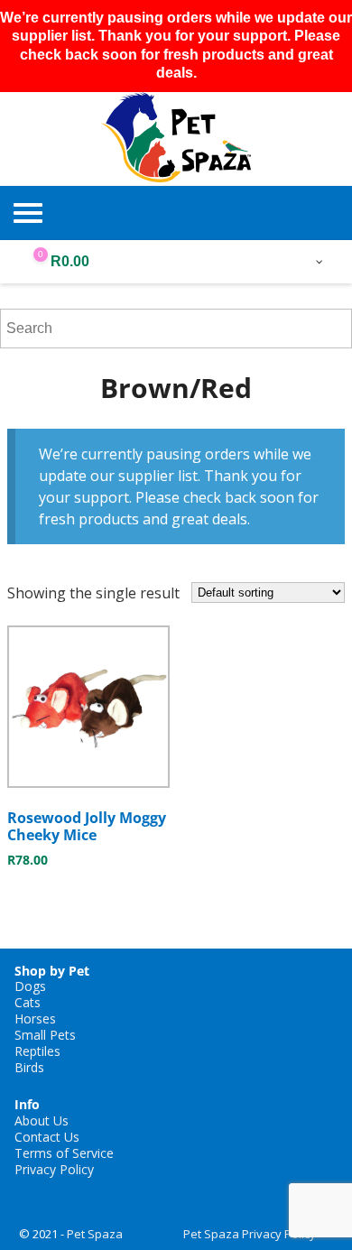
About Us (41, 1120)
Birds (29, 1067)
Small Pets (45, 1034)
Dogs (30, 986)
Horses (35, 1018)
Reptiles (37, 1051)
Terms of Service (64, 1153)
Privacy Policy (54, 1169)
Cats (27, 1002)
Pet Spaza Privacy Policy (249, 1234)
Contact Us (46, 1136)
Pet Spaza (95, 1234)
